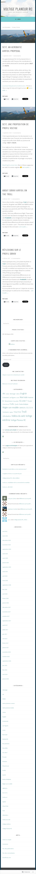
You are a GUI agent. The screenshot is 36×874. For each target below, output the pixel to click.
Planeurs (4, 761)
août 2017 (5, 625)
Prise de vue (6, 404)
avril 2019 (4, 576)
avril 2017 (4, 638)
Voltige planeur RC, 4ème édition (10, 478)
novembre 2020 (6, 545)
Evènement (6, 397)
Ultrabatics (7, 416)
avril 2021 (4, 531)
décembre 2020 (6, 540)
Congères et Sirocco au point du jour (12, 473)
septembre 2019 (6, 567)
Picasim (30, 401)
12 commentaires (15, 258)
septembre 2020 (6, 549)
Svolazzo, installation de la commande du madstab (16, 482)
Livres (17, 397)
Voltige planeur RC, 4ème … (21, 520)
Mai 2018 (4, 589)
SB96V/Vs (22, 408)
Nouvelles (15, 401)
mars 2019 (5, 580)
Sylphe (11, 412)
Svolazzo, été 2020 (7, 487)
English (23, 393)
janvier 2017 (5, 647)
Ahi (4, 393)
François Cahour (12, 498)
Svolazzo (6, 412)
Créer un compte (6, 839)
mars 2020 (5, 558)
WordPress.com (6, 857)
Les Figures (12, 397)
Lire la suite (26, 167)
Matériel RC (5, 739)
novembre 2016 (6, 652)
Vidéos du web (18, 415)
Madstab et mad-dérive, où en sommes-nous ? (14, 469)
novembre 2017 (6, 612)
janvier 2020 (5, 562)
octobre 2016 (6, 656)
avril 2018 (4, 594)
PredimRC (8, 218)
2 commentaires (15, 199)
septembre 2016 (6, 661)
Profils (12, 404)
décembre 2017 (6, 607)
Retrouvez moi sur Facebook (9, 384)
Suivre (5, 365)
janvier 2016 (5, 679)
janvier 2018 (5, 603)
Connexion (5, 844)
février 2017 (5, 643)
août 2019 (5, 571)
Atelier (7, 394)
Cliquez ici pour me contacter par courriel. (13, 375)
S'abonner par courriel (18, 350)
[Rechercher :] (18, 323)
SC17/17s (29, 407)
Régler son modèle (11, 407)
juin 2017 (4, 634)
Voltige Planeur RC (18, 8)
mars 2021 (5, 536)
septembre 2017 (6, 621)
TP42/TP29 (17, 412)
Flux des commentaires (8, 853)
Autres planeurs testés (8, 708)
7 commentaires (17, 56)
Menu (19, 19)
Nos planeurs (9, 401)
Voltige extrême (6, 824)
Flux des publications (8, 848)
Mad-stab (24, 397)
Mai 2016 (4, 670)
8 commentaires (17, 133)
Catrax (18, 394)
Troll (24, 202)
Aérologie (12, 394)
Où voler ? (23, 401)
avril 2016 (4, 674)
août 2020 (5, 554)
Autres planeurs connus (8, 703)
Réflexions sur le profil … (25, 498)
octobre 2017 (6, 616)
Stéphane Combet (12, 509)
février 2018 (5, 598)
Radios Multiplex (23, 404)
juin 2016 (4, 665)
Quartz (17, 404)
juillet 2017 (5, 630)
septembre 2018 (6, 585)
